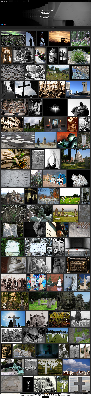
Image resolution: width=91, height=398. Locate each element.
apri (13, 38)
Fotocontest (4, 1)
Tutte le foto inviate (54, 27)
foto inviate (45, 13)
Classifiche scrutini (44, 27)
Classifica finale (37, 27)
